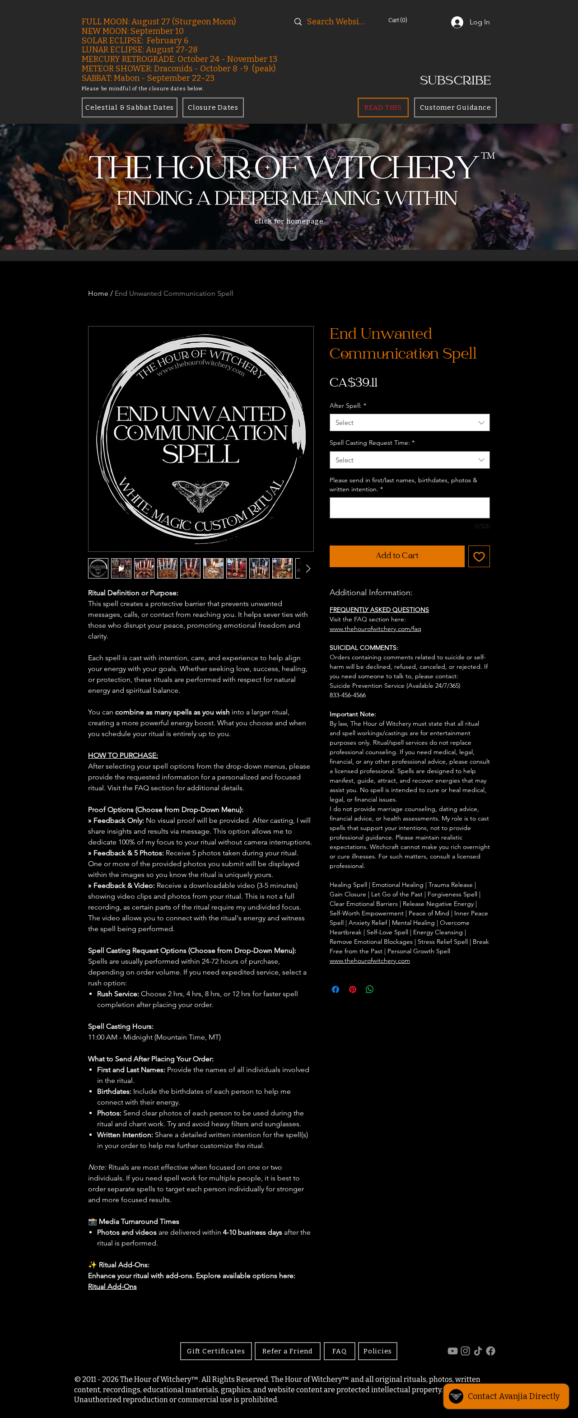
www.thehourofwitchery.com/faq (375, 629)
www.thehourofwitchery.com (370, 960)
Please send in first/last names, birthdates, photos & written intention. (403, 484)
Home (98, 293)
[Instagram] (465, 1351)
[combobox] (410, 422)
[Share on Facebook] (335, 989)
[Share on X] (387, 989)
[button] (410, 20)
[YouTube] (453, 1351)
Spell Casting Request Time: (372, 442)
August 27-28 (172, 50)
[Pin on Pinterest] (352, 989)
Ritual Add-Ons (112, 1286)
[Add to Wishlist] (479, 556)
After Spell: (348, 405)
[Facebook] (491, 1351)
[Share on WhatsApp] (369, 989)
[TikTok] (478, 1351)
